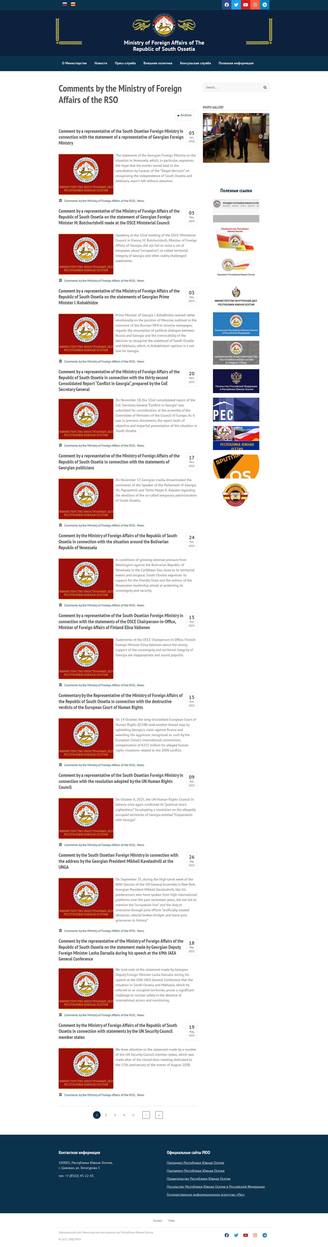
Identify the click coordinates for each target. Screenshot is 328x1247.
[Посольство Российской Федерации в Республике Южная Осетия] (236, 381)
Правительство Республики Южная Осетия (198, 1178)
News (140, 201)
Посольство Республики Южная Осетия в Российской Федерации (216, 1186)
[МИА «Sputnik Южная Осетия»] (236, 466)
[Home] (164, 25)
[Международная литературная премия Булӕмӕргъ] (236, 495)
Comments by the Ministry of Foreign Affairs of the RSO (99, 201)
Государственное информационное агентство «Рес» (206, 1194)
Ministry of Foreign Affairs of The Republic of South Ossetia (164, 45)
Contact (157, 1220)
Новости (101, 63)
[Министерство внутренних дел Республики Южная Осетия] (236, 296)
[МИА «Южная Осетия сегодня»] (236, 438)
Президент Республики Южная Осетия (195, 1162)
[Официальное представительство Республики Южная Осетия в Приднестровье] (236, 353)
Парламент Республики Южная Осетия (196, 1170)
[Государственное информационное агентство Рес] (236, 410)
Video (171, 1220)
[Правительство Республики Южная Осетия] (236, 239)
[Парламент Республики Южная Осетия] (236, 267)
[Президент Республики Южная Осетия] (236, 210)
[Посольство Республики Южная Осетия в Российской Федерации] (236, 324)
